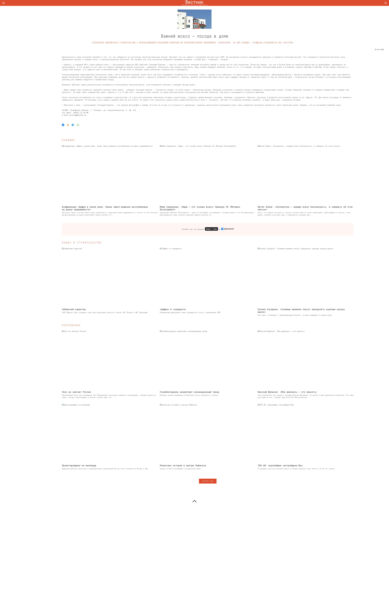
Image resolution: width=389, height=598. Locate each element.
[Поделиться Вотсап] (78, 125)
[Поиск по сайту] (385, 3)
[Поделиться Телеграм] (72, 125)
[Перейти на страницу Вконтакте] (227, 229)
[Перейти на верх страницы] (194, 501)
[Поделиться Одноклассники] (68, 125)
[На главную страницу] (194, 3)
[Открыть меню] (3, 3)
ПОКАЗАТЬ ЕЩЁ (207, 481)
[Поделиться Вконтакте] (64, 125)
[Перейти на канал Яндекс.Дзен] (211, 229)
